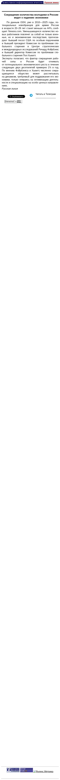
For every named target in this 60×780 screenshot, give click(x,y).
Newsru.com (14, 31)
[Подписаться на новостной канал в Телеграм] (46, 97)
